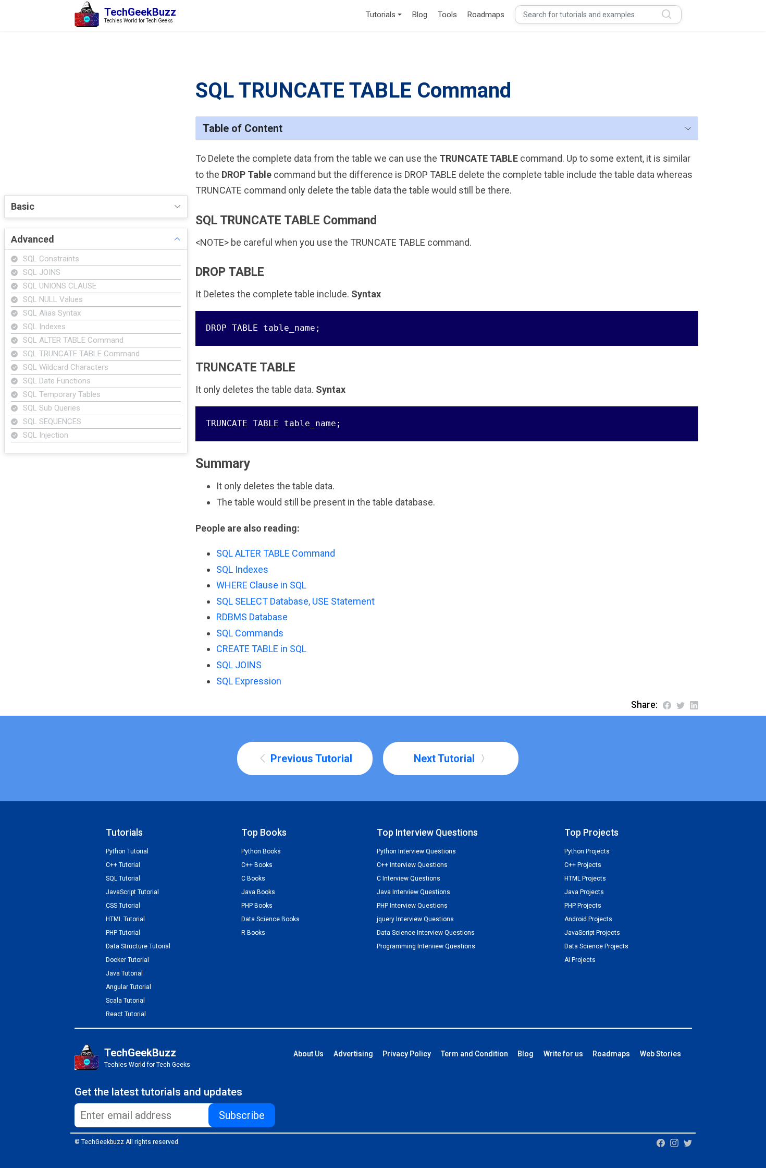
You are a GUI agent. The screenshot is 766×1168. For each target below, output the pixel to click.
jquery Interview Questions (415, 919)
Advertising (353, 1054)
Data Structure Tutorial (138, 946)
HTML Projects (585, 878)
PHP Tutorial (123, 932)
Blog (419, 14)
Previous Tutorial (310, 758)
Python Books (261, 851)
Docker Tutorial (127, 960)
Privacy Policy (406, 1054)
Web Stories (660, 1054)
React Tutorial (126, 1014)
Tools (447, 14)
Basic (22, 206)
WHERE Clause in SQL (261, 585)
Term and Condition (474, 1054)
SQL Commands (249, 633)
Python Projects (587, 851)
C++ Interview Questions (412, 865)
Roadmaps (485, 14)
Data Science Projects (596, 946)
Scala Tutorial (125, 1000)
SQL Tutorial (123, 878)
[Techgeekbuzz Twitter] (688, 1142)
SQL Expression (248, 681)
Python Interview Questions (416, 851)
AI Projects (580, 960)
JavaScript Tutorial (132, 892)
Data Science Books (270, 919)
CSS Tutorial (123, 905)
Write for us (563, 1054)
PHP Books (257, 905)
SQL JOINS (239, 664)
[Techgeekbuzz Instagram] (674, 1142)
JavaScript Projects (592, 932)
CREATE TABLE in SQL (261, 648)
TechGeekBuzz (140, 1052)
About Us (308, 1054)
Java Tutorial (124, 973)
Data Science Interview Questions (426, 932)
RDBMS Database (252, 616)
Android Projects (588, 919)
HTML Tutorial (125, 919)
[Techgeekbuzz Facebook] (661, 1142)
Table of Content (242, 128)
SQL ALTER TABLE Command (275, 553)
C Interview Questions (408, 878)
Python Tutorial (127, 851)
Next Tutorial (445, 758)
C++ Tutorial (123, 865)
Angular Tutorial (128, 987)
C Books (253, 878)
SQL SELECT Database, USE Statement (295, 601)
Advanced (32, 239)
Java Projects (584, 892)
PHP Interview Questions (412, 905)
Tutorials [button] (381, 14)
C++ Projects (582, 865)
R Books (253, 932)
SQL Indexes (242, 569)
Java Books (258, 892)
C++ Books (257, 865)
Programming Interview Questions (426, 946)
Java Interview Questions (413, 892)
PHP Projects (582, 905)
